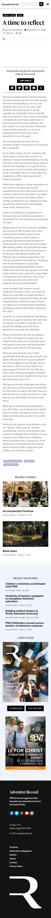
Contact (13, 862)
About (13, 858)
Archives (14, 847)
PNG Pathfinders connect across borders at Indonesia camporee (24, 624)
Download (15, 708)
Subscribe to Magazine (21, 851)
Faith (20, 15)
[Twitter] (17, 813)
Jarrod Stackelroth (13, 29)
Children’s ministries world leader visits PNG (25, 585)
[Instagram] (22, 813)
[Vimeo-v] (32, 813)
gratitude (29, 461)
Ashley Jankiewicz (9, 515)
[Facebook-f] (12, 813)
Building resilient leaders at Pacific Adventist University (21, 612)
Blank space (10, 551)
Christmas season (13, 461)
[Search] (41, 4)
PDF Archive (35, 708)
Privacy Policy (16, 866)
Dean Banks (10, 617)
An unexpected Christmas (18, 511)
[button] (48, 4)
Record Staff (10, 590)
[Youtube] (27, 813)
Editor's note (9, 15)
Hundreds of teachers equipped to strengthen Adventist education (24, 598)
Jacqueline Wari (11, 605)
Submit (13, 854)
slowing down (11, 464)
